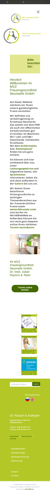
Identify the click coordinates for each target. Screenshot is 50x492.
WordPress (29, 489)
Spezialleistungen (18, 453)
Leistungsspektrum (21, 168)
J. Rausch (14, 472)
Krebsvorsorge (17, 461)
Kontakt (13, 439)
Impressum (14, 436)
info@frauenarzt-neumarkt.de (34, 2)
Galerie (19, 183)
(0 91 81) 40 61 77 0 (15, 2)
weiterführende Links (23, 209)
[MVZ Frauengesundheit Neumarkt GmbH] (25, 18)
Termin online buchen (25, 288)
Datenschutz (27, 436)
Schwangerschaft (18, 449)
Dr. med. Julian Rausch (20, 273)
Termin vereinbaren (22, 227)
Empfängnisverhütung (20, 457)
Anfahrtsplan (28, 145)
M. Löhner (15, 476)
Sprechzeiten (18, 174)
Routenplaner (24, 148)
